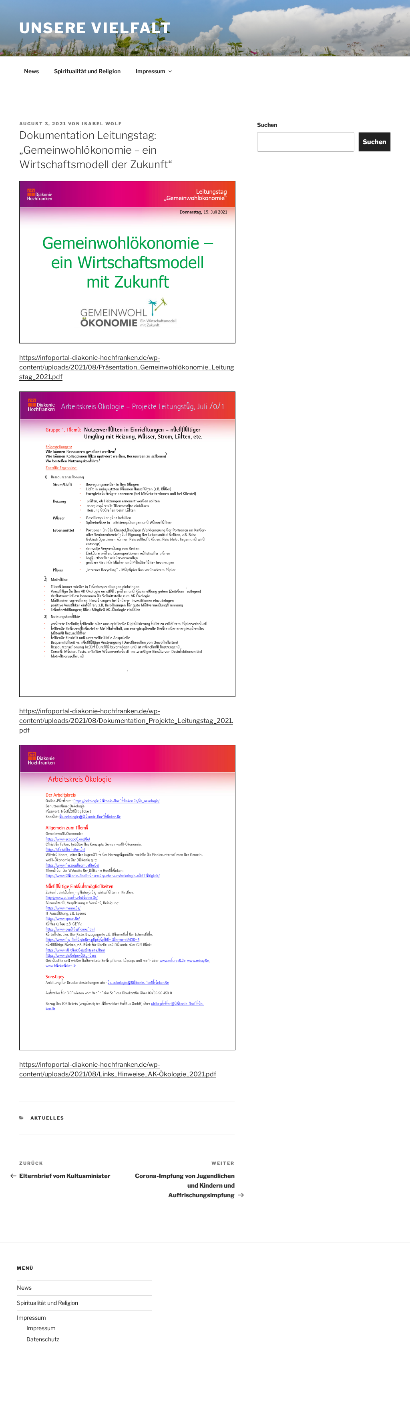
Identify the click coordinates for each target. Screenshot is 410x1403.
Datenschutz (42, 1339)
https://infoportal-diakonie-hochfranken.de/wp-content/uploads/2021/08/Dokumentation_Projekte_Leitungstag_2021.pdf (126, 720)
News (31, 71)
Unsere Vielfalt (95, 28)
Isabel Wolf (102, 123)
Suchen (267, 124)
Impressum (150, 71)
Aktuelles (47, 1118)
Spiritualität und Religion (87, 71)
